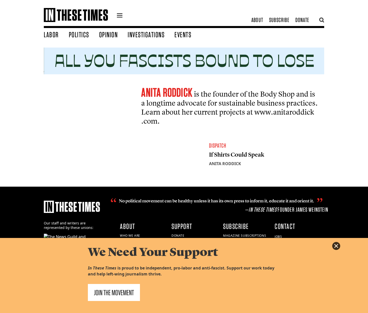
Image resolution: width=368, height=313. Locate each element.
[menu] (119, 16)
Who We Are (130, 235)
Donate (302, 20)
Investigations (146, 34)
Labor (51, 34)
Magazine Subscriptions (244, 235)
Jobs (278, 236)
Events (182, 34)
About (257, 20)
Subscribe (279, 20)
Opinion (108, 34)
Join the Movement (114, 292)
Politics (79, 34)
